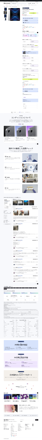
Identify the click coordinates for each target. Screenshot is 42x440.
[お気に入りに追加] (37, 13)
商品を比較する (12, 430)
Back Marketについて (6, 425)
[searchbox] (19, 3)
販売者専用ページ (19, 430)
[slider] (4, 213)
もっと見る (14, 235)
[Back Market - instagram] (4, 429)
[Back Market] (7, 3)
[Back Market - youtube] (5, 429)
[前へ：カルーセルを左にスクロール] (36, 32)
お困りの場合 (33, 3)
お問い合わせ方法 (12, 426)
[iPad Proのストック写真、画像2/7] (5, 16)
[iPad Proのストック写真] (14, 14)
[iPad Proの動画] (5, 12)
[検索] (11, 3)
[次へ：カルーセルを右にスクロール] (37, 32)
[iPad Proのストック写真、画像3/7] (5, 19)
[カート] (37, 3)
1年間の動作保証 (19, 426)
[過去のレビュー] (36, 283)
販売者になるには (19, 429)
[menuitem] (10, 5)
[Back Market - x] (8, 429)
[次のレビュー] (37, 283)
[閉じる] (41, 0)
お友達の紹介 (19, 425)
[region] (30, 35)
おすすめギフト (12, 429)
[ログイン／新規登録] (36, 3)
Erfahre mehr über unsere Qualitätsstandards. (29, 318)
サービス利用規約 (26, 426)
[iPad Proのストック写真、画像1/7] (5, 9)
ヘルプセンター (12, 425)
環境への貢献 (5, 426)
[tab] (12, 112)
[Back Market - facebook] (6, 429)
